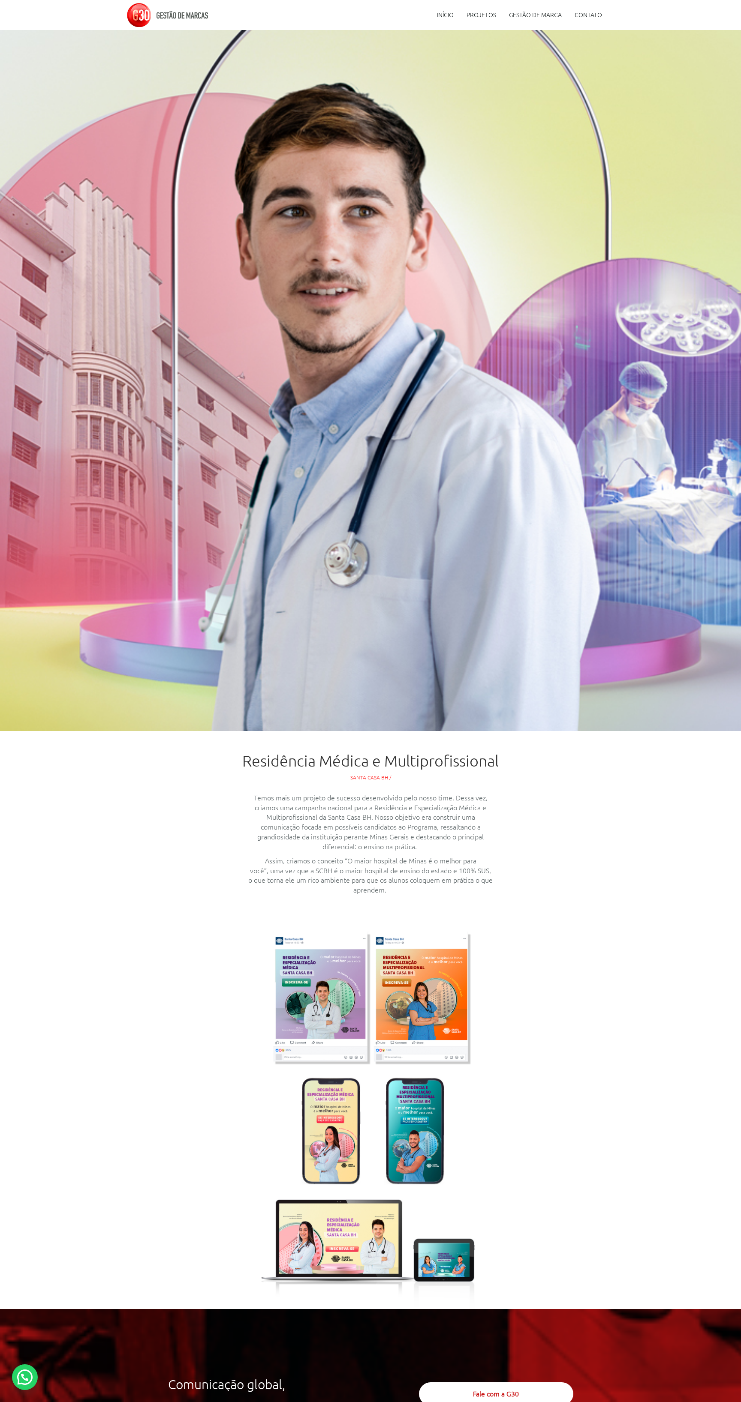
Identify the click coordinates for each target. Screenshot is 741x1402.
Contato (588, 15)
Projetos (481, 15)
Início (445, 15)
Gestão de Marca (535, 15)
